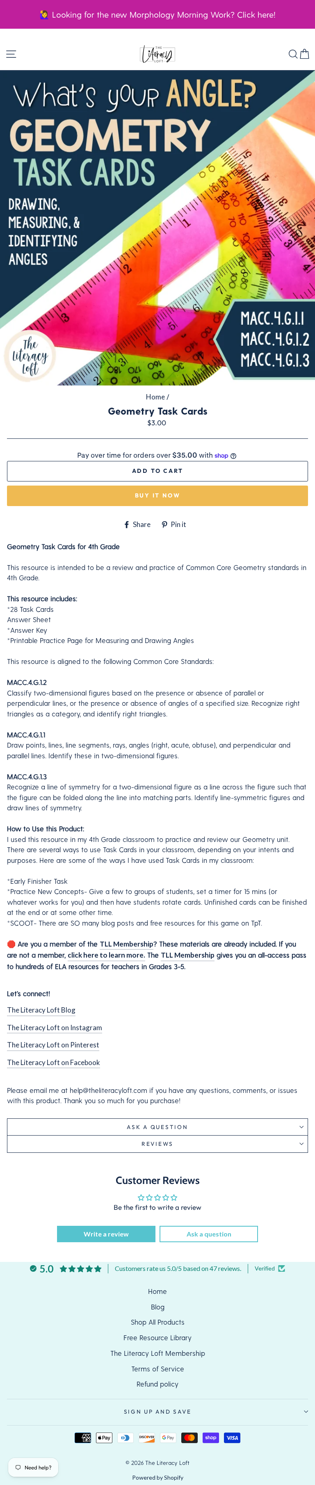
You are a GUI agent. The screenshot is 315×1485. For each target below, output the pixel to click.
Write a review (106, 1234)
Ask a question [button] (209, 1234)
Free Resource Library (157, 1337)
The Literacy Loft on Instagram (54, 1027)
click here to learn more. (106, 955)
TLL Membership (126, 944)
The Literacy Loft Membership (157, 1353)
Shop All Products (158, 1322)
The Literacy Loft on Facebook (53, 1062)
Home (155, 396)
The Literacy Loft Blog (41, 1010)
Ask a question (157, 1127)
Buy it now (157, 495)
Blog (157, 1307)
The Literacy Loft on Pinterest (53, 1044)
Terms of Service (157, 1368)
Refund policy (157, 1384)
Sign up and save (158, 1411)
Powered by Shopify (157, 1477)
